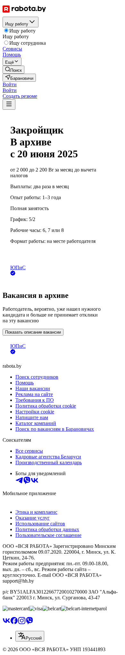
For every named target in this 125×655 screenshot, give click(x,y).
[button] (10, 84)
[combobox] (29, 636)
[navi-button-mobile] (9, 104)
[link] (13, 70)
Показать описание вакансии (33, 332)
